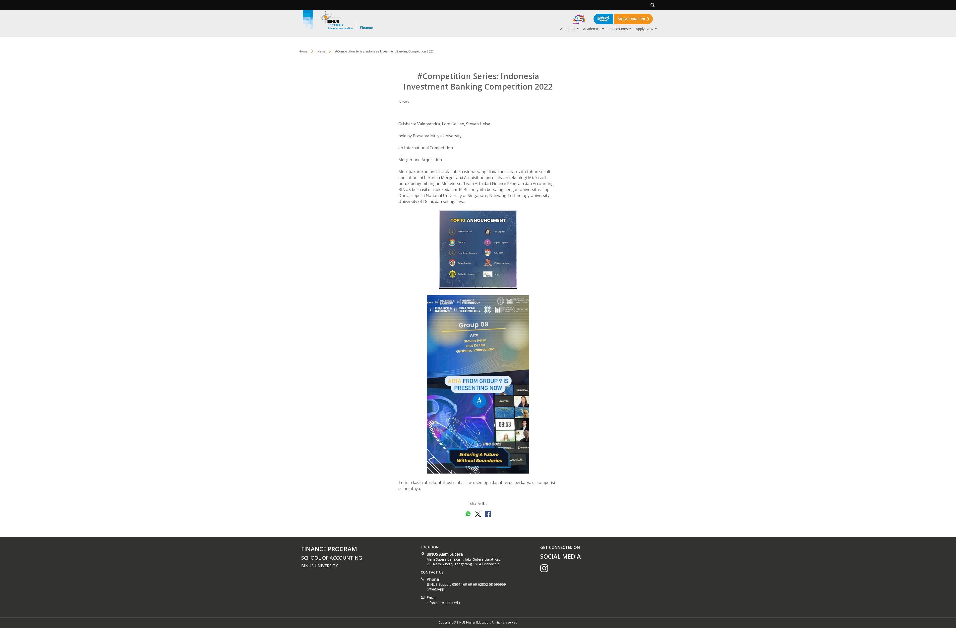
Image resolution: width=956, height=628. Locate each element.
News (321, 51)
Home (303, 51)
